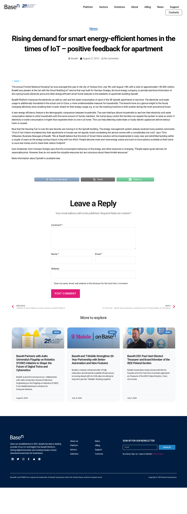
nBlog (147, 6)
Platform (88, 6)
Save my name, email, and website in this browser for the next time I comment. (91, 283)
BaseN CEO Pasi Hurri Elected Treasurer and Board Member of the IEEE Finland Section (148, 359)
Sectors (103, 6)
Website (55, 268)
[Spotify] (39, 459)
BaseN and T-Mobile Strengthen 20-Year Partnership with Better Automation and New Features (93, 359)
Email (98, 254)
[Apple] (34, 459)
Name (55, 254)
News (160, 6)
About (134, 6)
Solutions (119, 6)
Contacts (174, 12)
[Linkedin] (12, 459)
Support (174, 6)
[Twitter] (18, 459)
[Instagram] (23, 459)
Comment (57, 225)
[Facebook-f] (28, 459)
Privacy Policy (157, 454)
